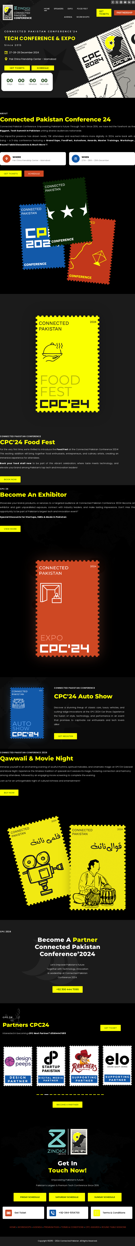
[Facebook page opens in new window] (113, 2)
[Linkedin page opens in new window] (129, 2)
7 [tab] (63, 1094)
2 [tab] (41, 1094)
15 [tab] (94, 1094)
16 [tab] (98, 1094)
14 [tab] (90, 1094)
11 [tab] (78, 1094)
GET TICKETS (17, 68)
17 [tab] (102, 1094)
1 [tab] (38, 1094)
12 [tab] (82, 1094)
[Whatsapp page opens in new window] (133, 2)
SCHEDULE (43, 68)
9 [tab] (70, 1094)
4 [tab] (50, 1094)
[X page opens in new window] (117, 2)
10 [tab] (74, 1094)
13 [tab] (86, 1094)
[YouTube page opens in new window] (125, 2)
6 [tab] (59, 1094)
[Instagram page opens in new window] (121, 2)
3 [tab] (45, 1094)
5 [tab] (55, 1094)
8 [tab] (67, 1094)
